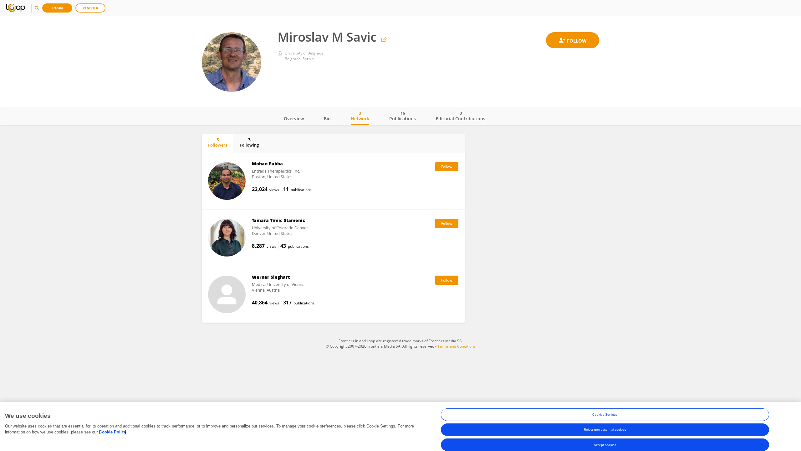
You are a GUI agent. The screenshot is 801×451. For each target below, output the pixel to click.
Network (360, 116)
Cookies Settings (604, 414)
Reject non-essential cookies (605, 429)
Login (57, 8)
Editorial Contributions (460, 116)
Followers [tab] (217, 142)
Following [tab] (249, 142)
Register (90, 8)
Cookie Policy (112, 432)
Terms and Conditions (456, 346)
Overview (294, 119)
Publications (402, 116)
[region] (400, 426)
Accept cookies (605, 444)
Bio (327, 119)
